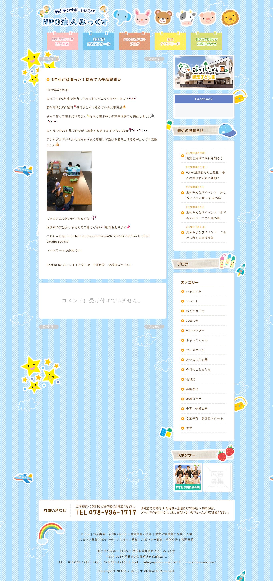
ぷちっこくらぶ (197, 340)
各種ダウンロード (170, 41)
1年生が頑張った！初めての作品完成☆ (86, 80)
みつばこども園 (197, 359)
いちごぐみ (194, 291)
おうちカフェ (195, 310)
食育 (189, 428)
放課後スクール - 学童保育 (99, 41)
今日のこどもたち (198, 369)
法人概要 (99, 534)
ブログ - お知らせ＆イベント (134, 41)
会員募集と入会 (141, 534)
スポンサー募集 (152, 539)
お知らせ (84, 264)
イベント (192, 301)
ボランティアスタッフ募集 (119, 539)
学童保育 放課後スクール (111, 264)
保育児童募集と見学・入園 (173, 534)
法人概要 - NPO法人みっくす (63, 41)
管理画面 (187, 539)
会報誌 (190, 379)
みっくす (69, 264)
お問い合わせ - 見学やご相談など (206, 41)
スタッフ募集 (88, 539)
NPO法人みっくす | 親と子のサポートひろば (73, 17)
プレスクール (195, 350)
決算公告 (172, 539)
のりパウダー (195, 330)
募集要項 (192, 389)
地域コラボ (194, 398)
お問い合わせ (118, 534)
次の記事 (152, 59)
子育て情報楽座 (197, 408)
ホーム (85, 534)
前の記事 (51, 59)
